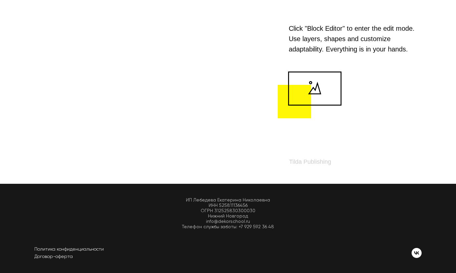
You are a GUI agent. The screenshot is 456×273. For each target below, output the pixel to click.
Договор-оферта (53, 256)
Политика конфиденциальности (69, 249)
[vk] (417, 253)
